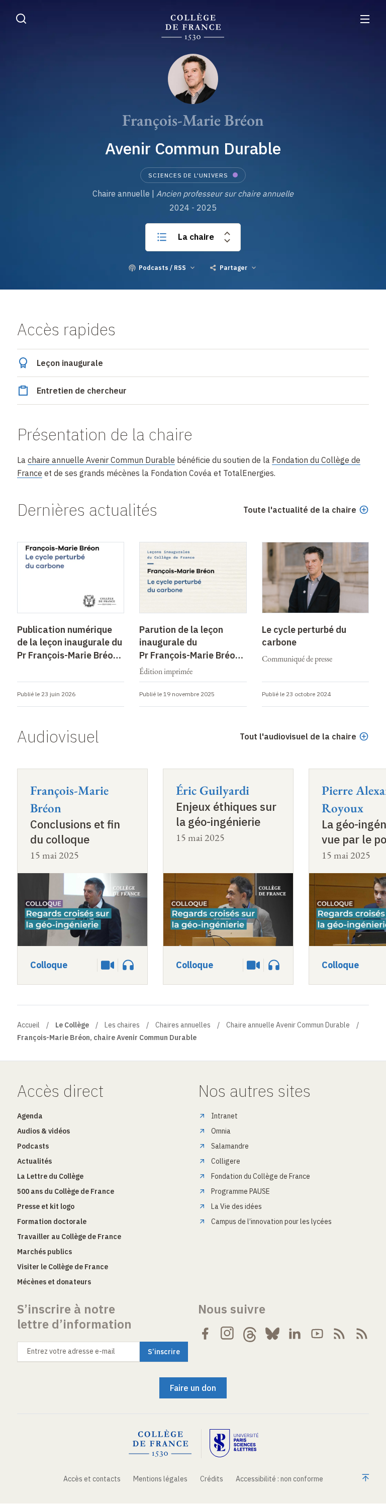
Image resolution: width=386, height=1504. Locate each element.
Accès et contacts (92, 1478)
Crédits (211, 1478)
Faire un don (193, 1388)
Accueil (28, 1024)
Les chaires (122, 1024)
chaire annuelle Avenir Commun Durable (101, 460)
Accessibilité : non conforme (279, 1478)
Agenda (30, 1115)
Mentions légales (160, 1478)
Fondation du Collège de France (260, 1176)
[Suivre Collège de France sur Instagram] (228, 1334)
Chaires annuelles (183, 1024)
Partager (233, 267)
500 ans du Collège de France (65, 1191)
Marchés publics (44, 1251)
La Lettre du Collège (50, 1176)
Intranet (224, 1115)
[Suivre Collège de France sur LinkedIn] (294, 1334)
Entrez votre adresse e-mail (71, 1351)
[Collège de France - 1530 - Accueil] (193, 27)
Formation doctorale (51, 1221)
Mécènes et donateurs (54, 1281)
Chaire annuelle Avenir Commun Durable (288, 1024)
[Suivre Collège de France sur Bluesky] (272, 1334)
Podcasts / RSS (162, 267)
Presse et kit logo (45, 1206)
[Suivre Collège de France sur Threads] (250, 1334)
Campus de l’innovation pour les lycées (271, 1221)
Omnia (221, 1131)
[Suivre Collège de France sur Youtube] (317, 1334)
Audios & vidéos (43, 1131)
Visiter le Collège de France (62, 1266)
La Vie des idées (236, 1206)
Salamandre (230, 1146)
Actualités (34, 1161)
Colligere (225, 1161)
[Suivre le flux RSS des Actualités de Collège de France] (339, 1334)
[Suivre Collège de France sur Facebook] (205, 1334)
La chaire (196, 236)
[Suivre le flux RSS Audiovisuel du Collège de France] (362, 1334)
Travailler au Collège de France (69, 1236)
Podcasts (33, 1146)
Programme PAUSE (240, 1191)
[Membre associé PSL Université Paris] (234, 1443)
